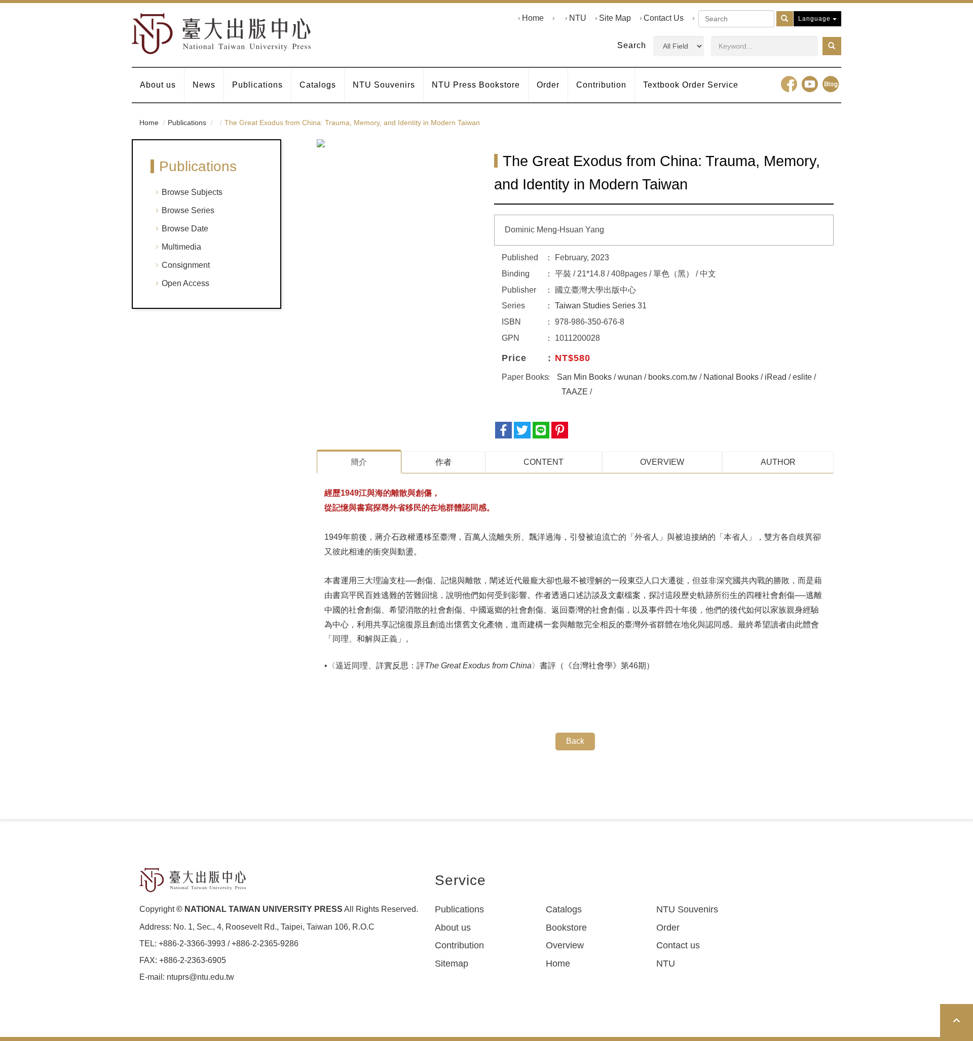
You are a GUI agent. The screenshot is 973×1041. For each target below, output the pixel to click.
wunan (630, 377)
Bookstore (566, 928)
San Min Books (584, 377)
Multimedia (181, 247)
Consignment (186, 265)
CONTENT (543, 462)
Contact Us (664, 18)
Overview (565, 945)
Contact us (678, 945)
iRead (776, 377)
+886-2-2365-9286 (265, 943)
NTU (577, 18)
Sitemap (451, 963)
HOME (221, 33)
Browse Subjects (192, 192)
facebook (789, 84)
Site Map (615, 18)
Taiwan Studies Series (595, 305)
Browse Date (185, 228)
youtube (810, 84)
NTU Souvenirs (384, 85)
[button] (831, 46)
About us (158, 85)
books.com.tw (672, 377)
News (204, 85)
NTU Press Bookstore (476, 85)
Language (815, 18)
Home (533, 18)
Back (575, 741)
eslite (802, 377)
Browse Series (188, 210)
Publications (257, 85)
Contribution (601, 85)
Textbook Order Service (690, 85)
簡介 (359, 462)
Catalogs (318, 85)
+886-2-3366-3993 (192, 943)
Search (631, 45)
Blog (830, 84)
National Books (731, 377)
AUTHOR (778, 462)
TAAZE (575, 391)
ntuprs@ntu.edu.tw (200, 977)
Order (548, 85)
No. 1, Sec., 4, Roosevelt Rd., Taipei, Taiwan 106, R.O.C (274, 927)
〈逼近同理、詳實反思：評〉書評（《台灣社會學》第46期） (490, 665)
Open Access (185, 283)
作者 (443, 462)
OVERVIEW (662, 462)
